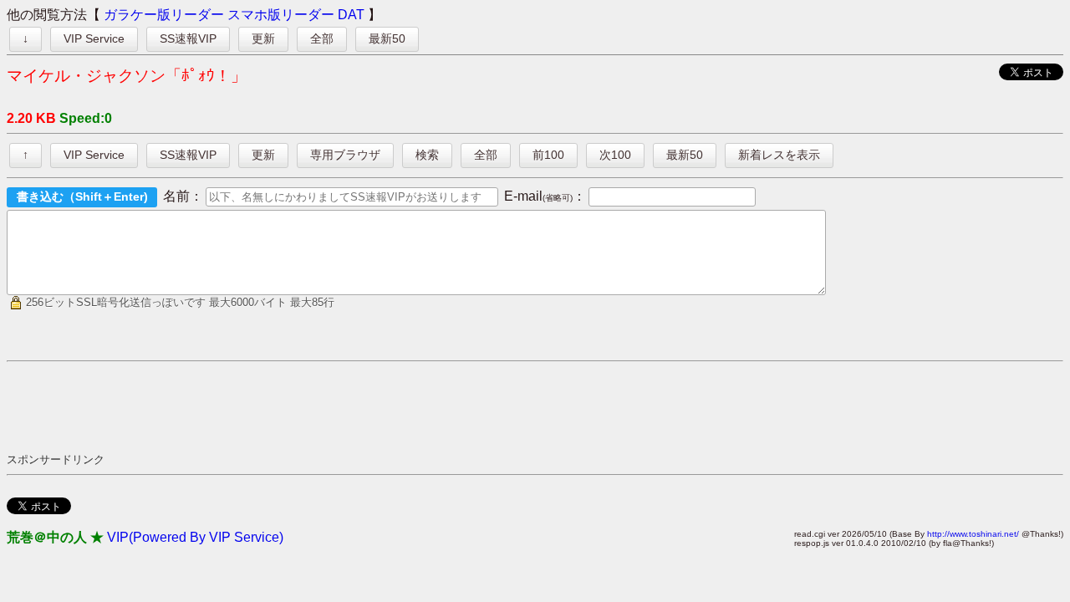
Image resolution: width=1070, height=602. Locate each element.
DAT (351, 15)
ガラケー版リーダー (164, 15)
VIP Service (94, 38)
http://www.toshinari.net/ (973, 533)
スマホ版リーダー (280, 15)
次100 (615, 154)
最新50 (387, 38)
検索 (427, 154)
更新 (263, 38)
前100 (548, 154)
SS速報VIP (188, 38)
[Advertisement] (311, 406)
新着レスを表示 (779, 154)
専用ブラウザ (345, 154)
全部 (322, 38)
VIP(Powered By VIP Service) (195, 537)
